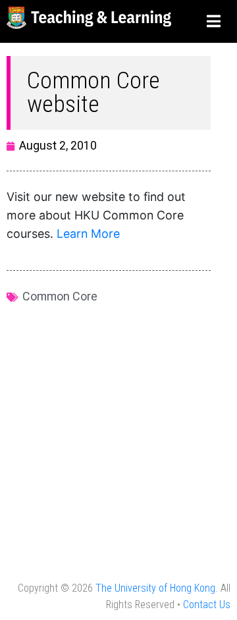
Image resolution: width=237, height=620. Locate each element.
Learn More (88, 233)
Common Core (59, 296)
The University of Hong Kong (155, 588)
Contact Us (206, 604)
